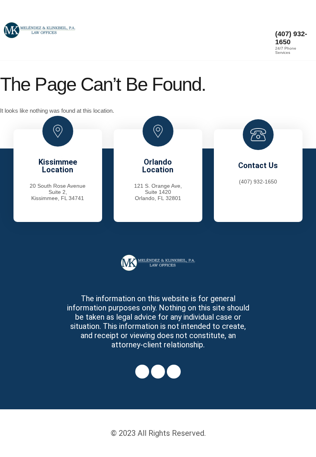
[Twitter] (158, 372)
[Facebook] (142, 372)
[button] (174, 30)
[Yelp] (174, 372)
